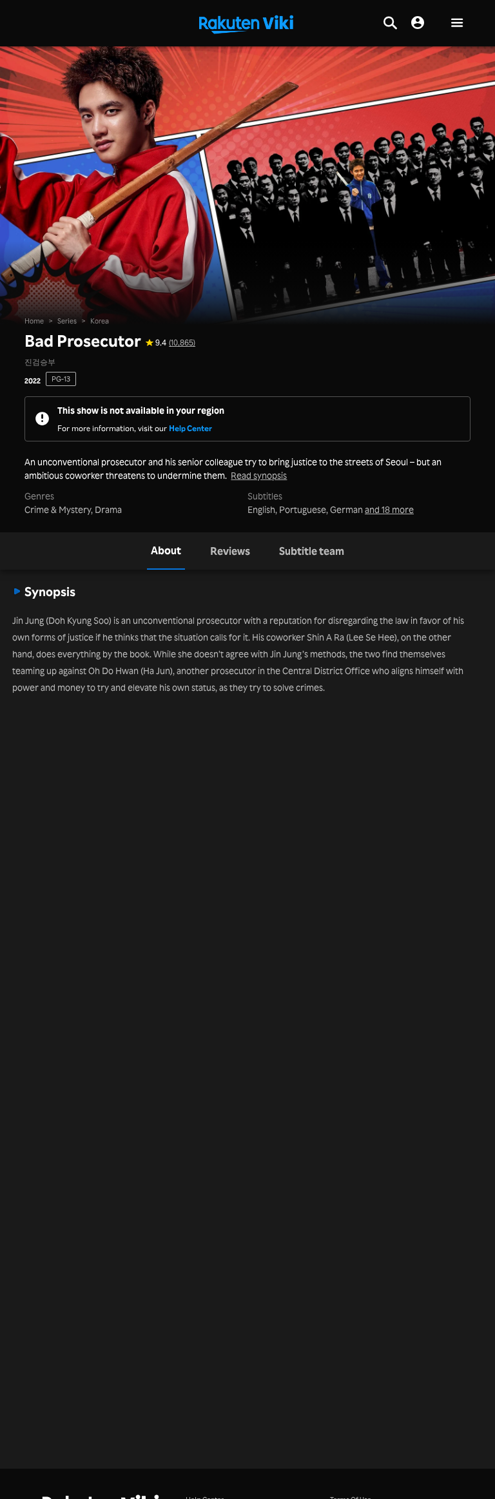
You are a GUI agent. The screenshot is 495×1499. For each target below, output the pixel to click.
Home (34, 320)
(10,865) (182, 342)
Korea (99, 320)
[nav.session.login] (417, 23)
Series (67, 320)
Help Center (190, 428)
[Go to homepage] (246, 23)
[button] (457, 23)
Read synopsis (259, 475)
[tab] (166, 551)
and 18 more (389, 510)
